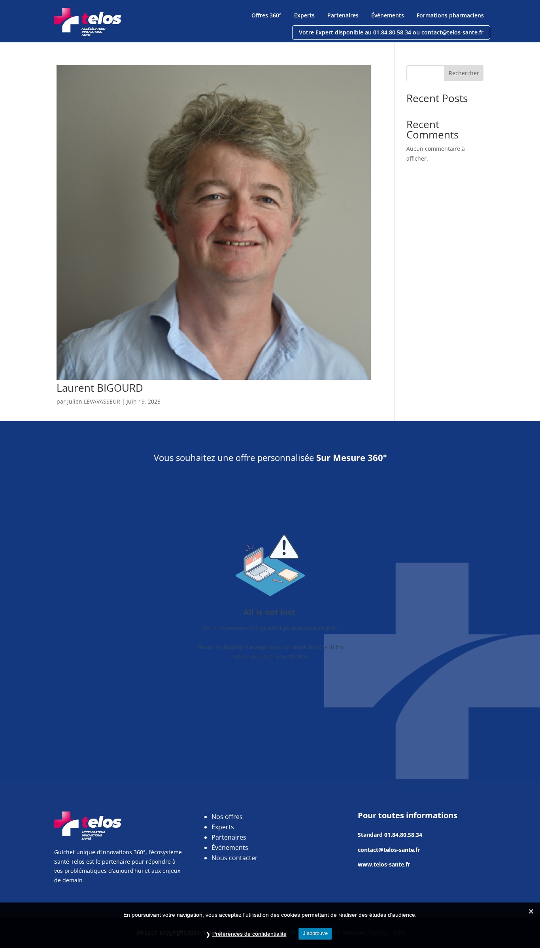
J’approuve (315, 933)
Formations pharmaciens (450, 15)
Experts (304, 15)
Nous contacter (234, 857)
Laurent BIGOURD (100, 388)
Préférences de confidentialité (249, 934)
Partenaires (343, 15)
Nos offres (227, 816)
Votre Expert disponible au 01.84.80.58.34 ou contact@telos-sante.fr (391, 32)
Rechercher (464, 73)
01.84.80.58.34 (403, 834)
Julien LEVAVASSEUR (93, 401)
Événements (387, 15)
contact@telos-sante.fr (389, 849)
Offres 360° (266, 15)
